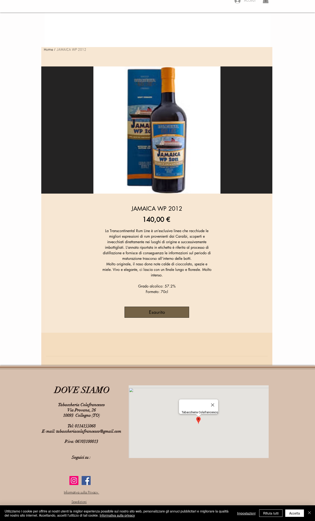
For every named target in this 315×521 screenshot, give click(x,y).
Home (48, 50)
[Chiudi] (309, 513)
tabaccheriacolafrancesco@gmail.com (88, 431)
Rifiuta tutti (271, 513)
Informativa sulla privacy (117, 515)
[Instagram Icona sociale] (73, 480)
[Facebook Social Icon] (86, 480)
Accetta (294, 513)
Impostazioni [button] (246, 513)
